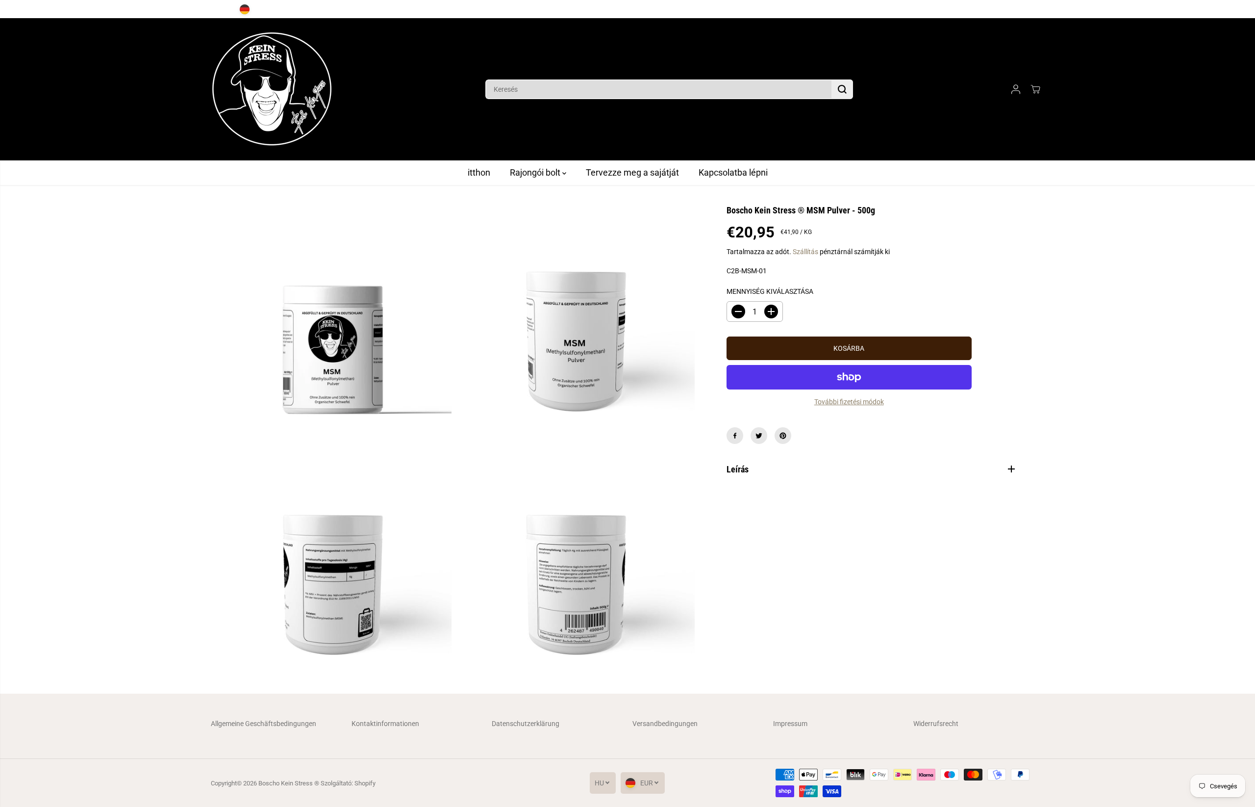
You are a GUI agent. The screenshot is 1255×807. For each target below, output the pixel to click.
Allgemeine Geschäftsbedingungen (263, 724)
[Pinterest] (783, 435)
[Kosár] (1035, 89)
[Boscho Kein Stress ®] (272, 89)
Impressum (790, 724)
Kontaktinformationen (385, 724)
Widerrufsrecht (935, 724)
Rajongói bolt (536, 172)
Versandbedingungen (665, 724)
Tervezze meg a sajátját (632, 172)
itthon (479, 172)
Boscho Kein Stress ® (289, 783)
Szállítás (805, 252)
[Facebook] (735, 435)
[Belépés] (1016, 89)
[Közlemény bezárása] (1055, 9)
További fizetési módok (849, 402)
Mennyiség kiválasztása (770, 291)
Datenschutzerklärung (525, 724)
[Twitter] (759, 435)
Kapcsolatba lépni (733, 172)
